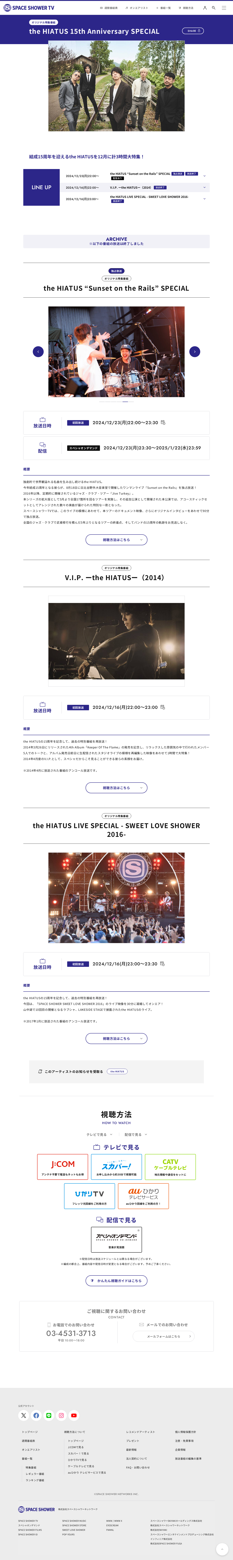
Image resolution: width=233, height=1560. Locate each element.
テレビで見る (96, 1134)
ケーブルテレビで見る (81, 1466)
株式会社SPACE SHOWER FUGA (166, 1543)
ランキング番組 (35, 1480)
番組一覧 (165, 8)
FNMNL (110, 1529)
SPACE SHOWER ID (27, 1534)
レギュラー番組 (35, 1474)
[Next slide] (194, 351)
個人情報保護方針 (185, 1432)
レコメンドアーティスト (140, 1432)
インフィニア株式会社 (161, 1538)
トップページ (30, 1432)
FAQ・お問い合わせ (138, 1467)
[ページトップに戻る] (222, 1549)
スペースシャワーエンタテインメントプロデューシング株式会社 (182, 1534)
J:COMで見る (76, 1447)
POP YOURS (68, 1534)
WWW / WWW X (114, 1520)
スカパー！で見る (78, 1453)
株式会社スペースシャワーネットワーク (170, 1525)
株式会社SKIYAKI (158, 1529)
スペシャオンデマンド (29, 1525)
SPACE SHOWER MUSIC (74, 1520)
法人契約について (136, 1458)
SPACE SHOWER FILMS (30, 1529)
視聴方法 (188, 8)
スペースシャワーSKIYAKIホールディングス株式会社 (176, 1520)
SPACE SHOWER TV (28, 1520)
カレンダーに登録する (163, 422)
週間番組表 (111, 8)
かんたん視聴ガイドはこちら (119, 1280)
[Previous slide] (38, 351)
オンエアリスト (139, 8)
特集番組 (31, 1467)
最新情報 (131, 1449)
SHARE (192, 31)
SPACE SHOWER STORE (74, 1525)
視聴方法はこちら (116, 539)
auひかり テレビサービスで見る (87, 1472)
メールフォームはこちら (163, 1336)
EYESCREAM (112, 1525)
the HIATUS (117, 1071)
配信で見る (133, 1134)
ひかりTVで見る (77, 1460)
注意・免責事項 (184, 1441)
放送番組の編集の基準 (188, 1458)
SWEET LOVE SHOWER (73, 1529)
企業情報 (180, 1449)
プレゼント (132, 1441)
